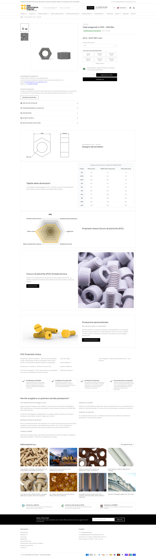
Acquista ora (100, 79)
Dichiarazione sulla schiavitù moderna (31, 543)
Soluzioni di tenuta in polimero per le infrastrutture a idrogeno (60, 469)
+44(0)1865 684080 (32, 84)
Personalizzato (86, 13)
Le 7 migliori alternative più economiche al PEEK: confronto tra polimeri (62, 494)
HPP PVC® (86, 24)
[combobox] (76, 8)
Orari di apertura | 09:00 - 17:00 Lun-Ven (91, 539)
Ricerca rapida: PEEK (57, 13)
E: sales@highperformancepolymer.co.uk (91, 534)
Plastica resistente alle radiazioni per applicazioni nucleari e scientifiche (89, 469)
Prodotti (32, 13)
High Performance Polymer (31, 554)
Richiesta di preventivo (29, 97)
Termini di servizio (25, 541)
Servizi (117, 13)
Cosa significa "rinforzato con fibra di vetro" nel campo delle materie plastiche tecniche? (33, 469)
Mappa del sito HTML (26, 545)
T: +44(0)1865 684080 (85, 532)
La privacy (23, 537)
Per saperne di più (126, 444)
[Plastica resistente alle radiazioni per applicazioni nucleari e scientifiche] (92, 457)
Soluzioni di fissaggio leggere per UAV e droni (121, 494)
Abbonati (119, 519)
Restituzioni (23, 534)
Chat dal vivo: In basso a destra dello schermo (92, 537)
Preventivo (110, 13)
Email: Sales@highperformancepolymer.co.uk (123, 1)
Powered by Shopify (45, 554)
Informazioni (98, 13)
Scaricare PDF (32, 286)
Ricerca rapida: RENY (72, 13)
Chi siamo (23, 547)
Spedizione (23, 539)
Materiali (23, 13)
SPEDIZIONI (126, 13)
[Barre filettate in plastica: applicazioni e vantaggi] (122, 457)
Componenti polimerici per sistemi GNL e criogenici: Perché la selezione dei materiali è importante (91, 495)
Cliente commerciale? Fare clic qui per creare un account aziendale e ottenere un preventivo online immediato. (50, 1)
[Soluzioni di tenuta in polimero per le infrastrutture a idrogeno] (63, 457)
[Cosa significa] (34, 457)
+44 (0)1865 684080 (101, 7)
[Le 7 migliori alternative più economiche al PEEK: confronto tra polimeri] (63, 482)
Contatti (133, 13)
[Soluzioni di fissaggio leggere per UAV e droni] (122, 482)
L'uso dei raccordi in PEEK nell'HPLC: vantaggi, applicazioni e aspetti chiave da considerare (33, 494)
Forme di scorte (42, 13)
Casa (21, 17)
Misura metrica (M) (88, 42)
